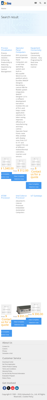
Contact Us (5, 346)
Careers (4, 349)
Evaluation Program (8, 376)
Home (3, 8)
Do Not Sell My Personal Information (13, 373)
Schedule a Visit (7, 353)
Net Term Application (8, 364)
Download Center (7, 362)
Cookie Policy (28, 396)
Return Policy (6, 378)
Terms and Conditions (9, 369)
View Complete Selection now (19, 177)
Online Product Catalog (9, 366)
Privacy (4, 351)
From (20, 171)
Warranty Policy (7, 371)
